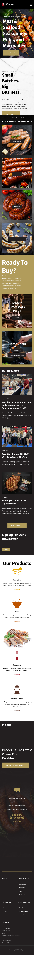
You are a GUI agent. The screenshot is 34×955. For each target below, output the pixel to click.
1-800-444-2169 (6, 930)
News (28, 377)
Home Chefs (22, 915)
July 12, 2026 (5, 450)
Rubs (17, 612)
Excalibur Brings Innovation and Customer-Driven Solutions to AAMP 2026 (16, 405)
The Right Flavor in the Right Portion (14, 502)
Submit (6, 549)
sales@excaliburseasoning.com (11, 935)
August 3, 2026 (5, 399)
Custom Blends (17, 699)
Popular (27, 475)
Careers (5, 911)
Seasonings (17, 580)
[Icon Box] (17, 583)
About (4, 908)
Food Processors (24, 908)
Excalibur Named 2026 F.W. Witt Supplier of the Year (15, 455)
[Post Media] (17, 384)
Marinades (17, 665)
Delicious (17, 475)
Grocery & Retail (23, 911)
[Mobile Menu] (31, 4)
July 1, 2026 (4, 497)
